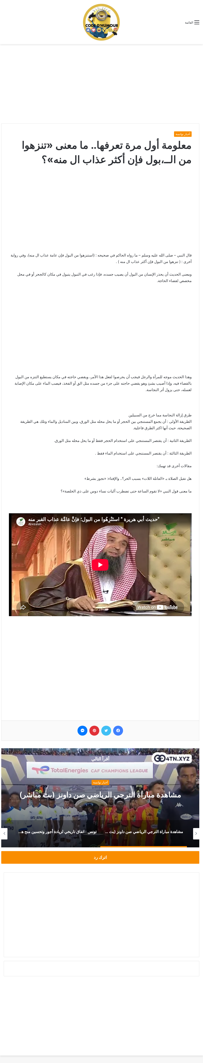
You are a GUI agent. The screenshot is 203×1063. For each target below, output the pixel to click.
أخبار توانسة (183, 134)
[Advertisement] (101, 83)
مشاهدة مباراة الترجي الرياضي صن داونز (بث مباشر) (100, 794)
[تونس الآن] (101, 22)
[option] (100, 797)
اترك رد (100, 857)
